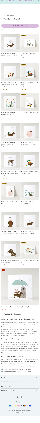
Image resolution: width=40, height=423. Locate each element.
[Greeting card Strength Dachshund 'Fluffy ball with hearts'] (10, 43)
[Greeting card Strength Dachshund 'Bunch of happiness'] (10, 132)
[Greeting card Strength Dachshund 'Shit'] (29, 191)
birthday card (11, 351)
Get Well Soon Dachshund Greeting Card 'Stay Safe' (16, 307)
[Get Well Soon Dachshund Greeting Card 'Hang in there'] (10, 161)
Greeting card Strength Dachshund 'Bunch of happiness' (8, 144)
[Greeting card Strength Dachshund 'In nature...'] (10, 102)
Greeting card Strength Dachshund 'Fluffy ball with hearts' (9, 55)
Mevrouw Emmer (17, 410)
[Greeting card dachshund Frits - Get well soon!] (29, 161)
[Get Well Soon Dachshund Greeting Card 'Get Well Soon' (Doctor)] (10, 221)
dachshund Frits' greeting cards (17, 348)
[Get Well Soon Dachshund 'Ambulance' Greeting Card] (10, 72)
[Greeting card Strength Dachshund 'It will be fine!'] (29, 132)
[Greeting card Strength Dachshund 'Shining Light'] (29, 221)
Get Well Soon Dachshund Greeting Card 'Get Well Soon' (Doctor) (10, 233)
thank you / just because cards (26, 362)
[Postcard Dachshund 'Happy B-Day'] (29, 43)
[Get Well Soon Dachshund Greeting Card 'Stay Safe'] (20, 286)
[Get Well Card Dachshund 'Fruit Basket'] (29, 72)
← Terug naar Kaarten (7, 15)
